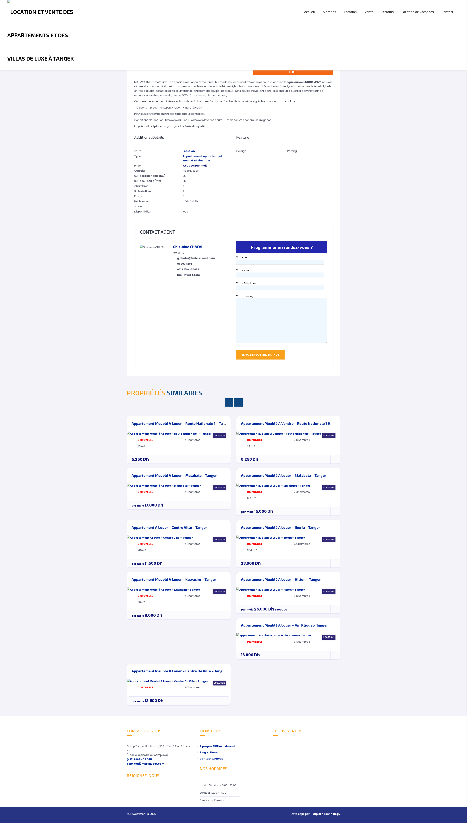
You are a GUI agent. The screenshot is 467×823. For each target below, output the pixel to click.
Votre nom (242, 257)
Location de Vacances (418, 12)
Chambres (141, 186)
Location (350, 12)
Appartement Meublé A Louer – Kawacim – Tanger (174, 579)
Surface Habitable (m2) (149, 176)
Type (137, 156)
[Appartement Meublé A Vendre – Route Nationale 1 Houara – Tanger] (285, 433)
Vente (369, 12)
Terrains (387, 12)
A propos (329, 12)
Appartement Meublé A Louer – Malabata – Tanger (174, 475)
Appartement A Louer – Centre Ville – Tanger (169, 527)
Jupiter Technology (326, 814)
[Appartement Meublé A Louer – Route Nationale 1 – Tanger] (169, 433)
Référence (141, 201)
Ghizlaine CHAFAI (187, 246)
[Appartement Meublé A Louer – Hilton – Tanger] (270, 589)
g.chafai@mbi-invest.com (196, 258)
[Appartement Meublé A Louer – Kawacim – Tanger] (163, 589)
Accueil (309, 12)
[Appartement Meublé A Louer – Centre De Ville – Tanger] (167, 681)
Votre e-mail (244, 270)
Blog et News (209, 752)
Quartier (139, 171)
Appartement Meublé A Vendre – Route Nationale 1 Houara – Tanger (298, 423)
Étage (138, 196)
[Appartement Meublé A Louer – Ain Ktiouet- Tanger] (273, 635)
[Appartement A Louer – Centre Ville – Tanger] (160, 537)
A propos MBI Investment (217, 746)
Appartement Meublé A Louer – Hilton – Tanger (281, 579)
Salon (138, 206)
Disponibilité (142, 211)
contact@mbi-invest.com (145, 764)
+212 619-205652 (188, 269)
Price (137, 165)
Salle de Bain (142, 191)
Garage (241, 151)
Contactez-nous (211, 758)
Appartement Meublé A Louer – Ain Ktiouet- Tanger (284, 625)
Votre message (245, 296)
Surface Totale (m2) (147, 181)
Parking (292, 151)
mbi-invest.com (188, 275)
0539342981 (185, 264)
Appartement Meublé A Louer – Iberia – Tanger (280, 527)
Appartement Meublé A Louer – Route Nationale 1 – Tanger (181, 423)
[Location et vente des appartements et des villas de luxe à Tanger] (45, 35)
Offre (137, 151)
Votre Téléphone (246, 283)
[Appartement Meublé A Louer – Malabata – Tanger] (164, 485)
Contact (447, 12)
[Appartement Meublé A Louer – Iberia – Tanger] (270, 537)
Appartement (192, 156)
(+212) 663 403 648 (139, 759)
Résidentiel (202, 160)
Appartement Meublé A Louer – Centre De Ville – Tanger (179, 671)
